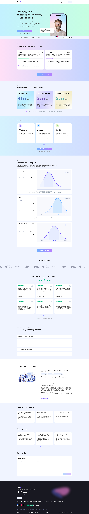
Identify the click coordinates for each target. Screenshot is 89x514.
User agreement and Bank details (63, 512)
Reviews (39, 501)
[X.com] (23, 505)
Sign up (70, 2)
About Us (47, 501)
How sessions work (50, 2)
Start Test (20, 421)
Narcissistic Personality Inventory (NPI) (24, 435)
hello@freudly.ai (48, 512)
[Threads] (19, 505)
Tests (33, 2)
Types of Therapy (53, 501)
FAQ (43, 2)
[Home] (19, 2)
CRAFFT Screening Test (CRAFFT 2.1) (62, 435)
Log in (66, 2)
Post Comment (67, 473)
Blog (38, 2)
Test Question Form (44, 398)
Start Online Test (24, 31)
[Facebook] (17, 505)
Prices (28, 2)
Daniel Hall (52, 36)
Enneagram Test (60, 501)
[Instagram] (21, 505)
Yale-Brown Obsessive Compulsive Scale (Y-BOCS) (44, 435)
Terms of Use (70, 512)
